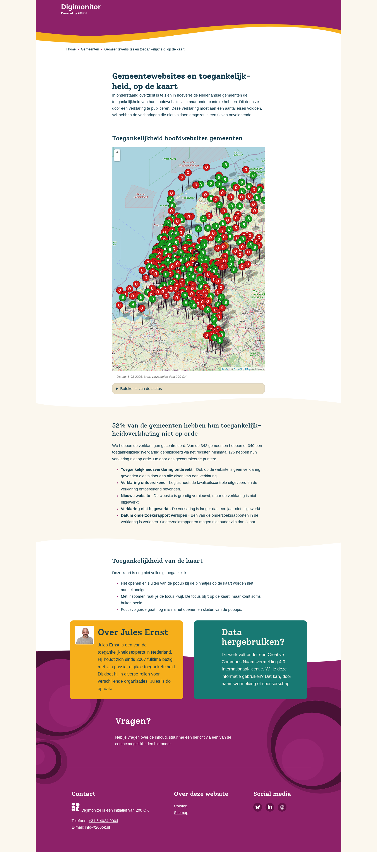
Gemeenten (90, 49)
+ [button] (117, 152)
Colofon (180, 806)
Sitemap (181, 812)
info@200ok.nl (97, 827)
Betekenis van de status (141, 388)
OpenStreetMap (242, 369)
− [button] (117, 158)
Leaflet (225, 369)
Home (71, 49)
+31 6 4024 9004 (103, 821)
